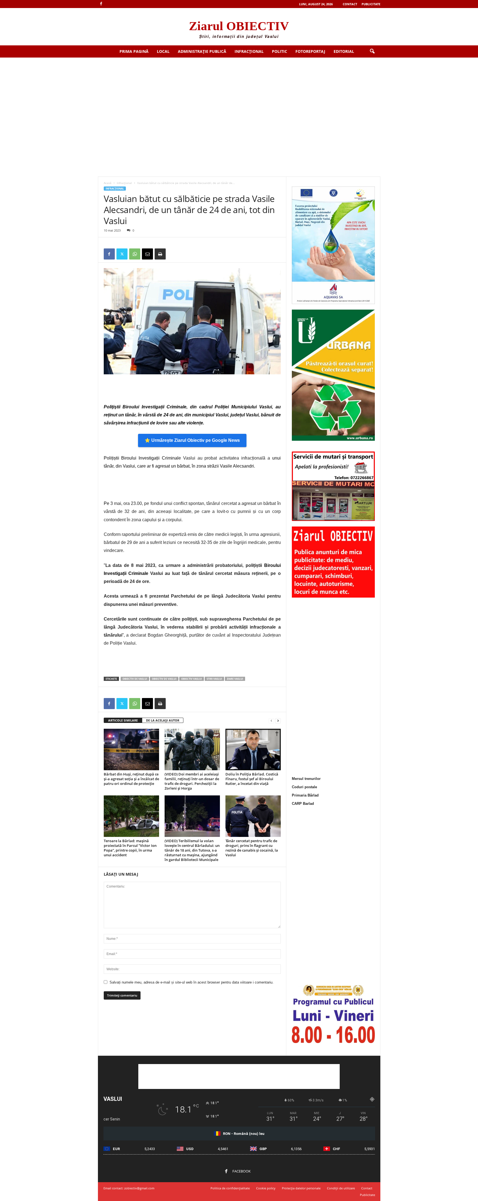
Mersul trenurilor (306, 779)
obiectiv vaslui (191, 679)
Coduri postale (304, 787)
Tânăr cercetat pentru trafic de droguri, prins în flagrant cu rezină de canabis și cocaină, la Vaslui (251, 847)
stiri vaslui (214, 679)
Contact (350, 4)
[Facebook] (101, 4)
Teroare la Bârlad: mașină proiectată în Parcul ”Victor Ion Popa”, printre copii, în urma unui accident (130, 847)
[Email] (147, 254)
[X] (122, 254)
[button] (372, 51)
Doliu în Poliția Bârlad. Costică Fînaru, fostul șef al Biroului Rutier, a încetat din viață (251, 779)
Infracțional (249, 51)
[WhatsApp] (134, 254)
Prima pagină (134, 51)
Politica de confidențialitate (230, 1188)
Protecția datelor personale (301, 1188)
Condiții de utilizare (341, 1188)
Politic (279, 51)
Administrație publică (202, 51)
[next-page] (278, 720)
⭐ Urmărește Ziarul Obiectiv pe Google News (192, 440)
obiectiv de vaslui (164, 679)
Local (163, 51)
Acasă (107, 183)
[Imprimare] (160, 254)
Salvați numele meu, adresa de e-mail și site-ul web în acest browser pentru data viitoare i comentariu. (192, 982)
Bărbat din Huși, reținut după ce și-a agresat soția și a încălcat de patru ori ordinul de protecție (131, 779)
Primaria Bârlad (305, 795)
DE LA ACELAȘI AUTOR (162, 720)
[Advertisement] (239, 99)
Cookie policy (266, 1188)
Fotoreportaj (310, 51)
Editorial (344, 51)
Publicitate (371, 4)
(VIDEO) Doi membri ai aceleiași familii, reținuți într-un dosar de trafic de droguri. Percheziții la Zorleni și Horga (192, 781)
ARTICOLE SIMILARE (123, 720)
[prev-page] (271, 720)
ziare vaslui (235, 679)
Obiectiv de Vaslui (135, 679)
